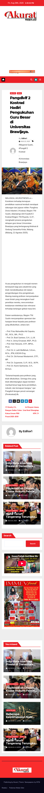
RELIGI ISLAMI (11, 710)
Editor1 (24, 138)
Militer (13, 93)
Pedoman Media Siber (16, 788)
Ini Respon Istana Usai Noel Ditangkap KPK (31, 410)
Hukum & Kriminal (12, 485)
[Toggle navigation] (40, 80)
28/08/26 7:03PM (14, 694)
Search (7, 535)
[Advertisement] (22, 44)
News (19, 93)
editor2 (24, 521)
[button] (31, 80)
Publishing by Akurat (11, 782)
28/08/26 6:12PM (14, 721)
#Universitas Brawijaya (24, 160)
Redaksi (4, 788)
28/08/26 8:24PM (14, 668)
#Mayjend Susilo (26, 145)
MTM (38, 782)
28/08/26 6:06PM (14, 747)
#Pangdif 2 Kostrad (23, 150)
